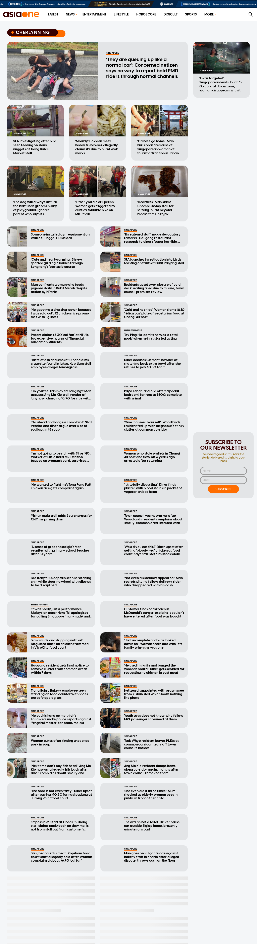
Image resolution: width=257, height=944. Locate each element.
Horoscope (146, 14)
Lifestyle (121, 14)
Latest (53, 14)
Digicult (170, 14)
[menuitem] (53, 14)
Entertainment (94, 14)
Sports (191, 14)
